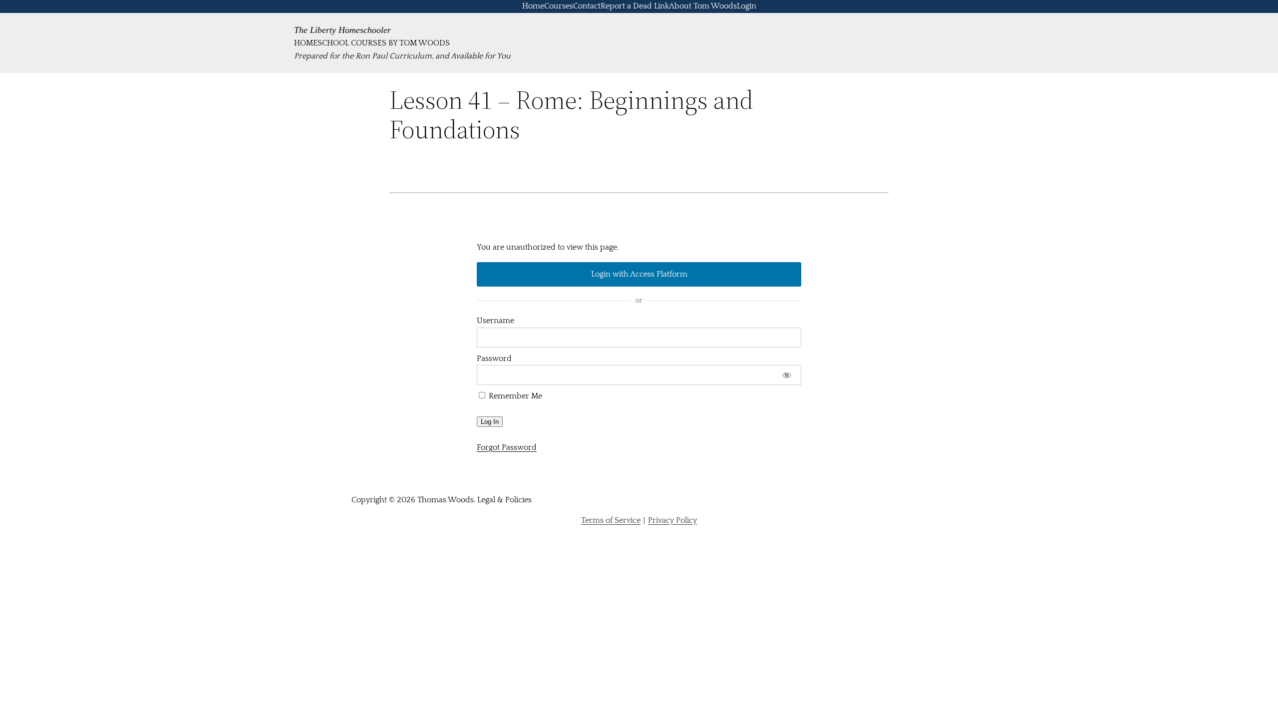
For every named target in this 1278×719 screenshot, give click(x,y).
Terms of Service (610, 520)
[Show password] (787, 375)
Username (495, 320)
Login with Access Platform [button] (639, 274)
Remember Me (514, 395)
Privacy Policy (672, 520)
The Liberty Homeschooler (342, 30)
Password (494, 358)
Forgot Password (507, 447)
